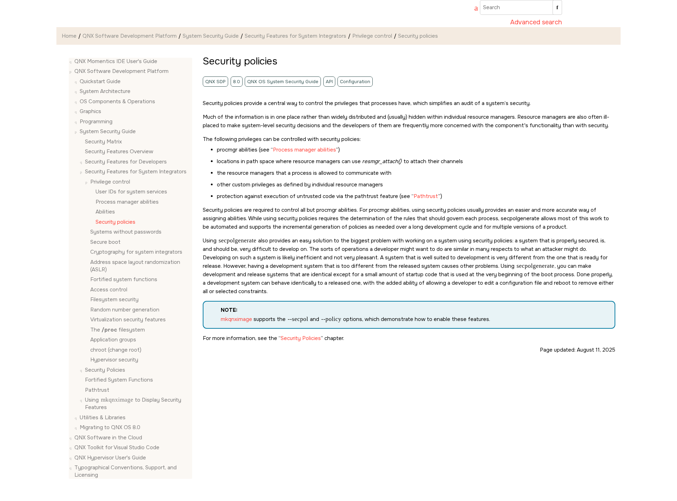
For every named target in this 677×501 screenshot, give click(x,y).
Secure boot (105, 242)
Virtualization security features (128, 319)
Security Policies (105, 369)
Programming (96, 121)
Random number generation (124, 309)
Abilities (105, 212)
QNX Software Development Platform (130, 35)
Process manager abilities (127, 201)
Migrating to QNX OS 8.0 (110, 427)
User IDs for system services (131, 192)
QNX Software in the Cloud (108, 437)
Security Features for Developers (126, 161)
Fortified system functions (123, 279)
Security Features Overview (119, 151)
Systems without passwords (125, 232)
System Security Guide (211, 35)
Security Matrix (103, 141)
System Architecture (105, 91)
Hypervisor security (114, 360)
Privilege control (372, 35)
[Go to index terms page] (473, 8)
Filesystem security (114, 299)
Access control (108, 289)
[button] (71, 61)
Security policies (418, 35)
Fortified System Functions (119, 380)
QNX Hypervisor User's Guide (110, 457)
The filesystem (117, 329)
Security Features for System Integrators (295, 35)
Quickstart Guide (100, 81)
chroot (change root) (115, 349)
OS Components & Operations (117, 101)
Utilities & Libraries (103, 417)
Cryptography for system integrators (136, 252)
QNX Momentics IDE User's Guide (115, 61)
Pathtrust (97, 390)
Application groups (113, 340)
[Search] (557, 7)
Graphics (90, 111)
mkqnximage (236, 319)
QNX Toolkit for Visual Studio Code (116, 447)
